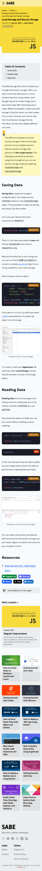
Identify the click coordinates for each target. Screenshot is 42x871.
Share (8, 581)
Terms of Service (21, 859)
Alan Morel (28, 23)
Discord (26, 576)
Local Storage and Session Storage (15, 16)
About (4, 849)
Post (19, 581)
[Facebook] (12, 838)
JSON (5, 316)
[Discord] (8, 838)
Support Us (11, 576)
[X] (17, 838)
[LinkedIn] (22, 838)
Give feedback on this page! (19, 590)
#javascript (7, 26)
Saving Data (12, 70)
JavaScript (23, 264)
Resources (11, 78)
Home (4, 10)
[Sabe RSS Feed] (26, 838)
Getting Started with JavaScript (14, 13)
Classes (13, 10)
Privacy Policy (20, 854)
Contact (5, 854)
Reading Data (12, 74)
